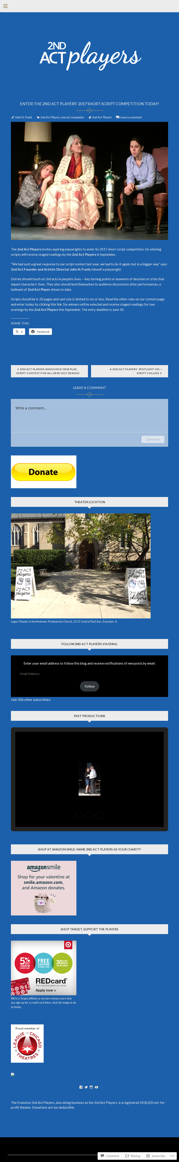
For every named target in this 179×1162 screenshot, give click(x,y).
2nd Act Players (50, 117)
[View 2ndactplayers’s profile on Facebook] (81, 1087)
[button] (79, 815)
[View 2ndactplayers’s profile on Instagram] (91, 1087)
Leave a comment (131, 117)
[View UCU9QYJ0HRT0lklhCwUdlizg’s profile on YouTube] (96, 1087)
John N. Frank (23, 117)
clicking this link (50, 304)
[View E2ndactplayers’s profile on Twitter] (86, 1087)
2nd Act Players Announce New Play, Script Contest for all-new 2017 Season (47, 371)
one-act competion (72, 117)
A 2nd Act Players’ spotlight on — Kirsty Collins (136, 371)
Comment (153, 439)
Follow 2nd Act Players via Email (90, 644)
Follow (90, 686)
